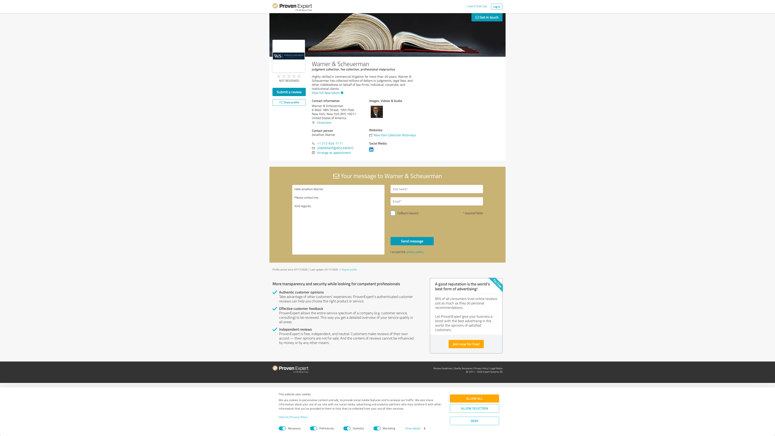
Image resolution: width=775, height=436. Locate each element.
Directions (324, 122)
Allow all (474, 398)
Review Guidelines (443, 368)
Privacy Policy (299, 417)
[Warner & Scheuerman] (289, 56)
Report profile (349, 269)
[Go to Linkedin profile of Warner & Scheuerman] (372, 151)
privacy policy (414, 252)
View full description (326, 92)
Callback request (407, 213)
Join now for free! (466, 344)
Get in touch (489, 17)
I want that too (476, 6)
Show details (413, 428)
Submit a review (289, 91)
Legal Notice (496, 368)
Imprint (283, 417)
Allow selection (474, 408)
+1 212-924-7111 (330, 143)
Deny (475, 421)
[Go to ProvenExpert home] (292, 7)
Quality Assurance (463, 368)
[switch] (313, 428)
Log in (496, 6)
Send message (412, 241)
